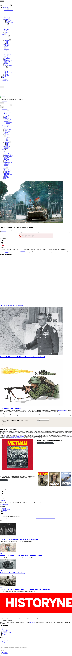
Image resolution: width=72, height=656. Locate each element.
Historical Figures (7, 61)
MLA (4, 516)
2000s (7, 37)
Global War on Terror (7, 17)
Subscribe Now (4, 2)
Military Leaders (7, 26)
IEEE (19, 516)
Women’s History (7, 152)
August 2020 (4, 508)
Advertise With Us (5, 640)
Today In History (5, 7)
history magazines (32, 622)
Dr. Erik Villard (3, 231)
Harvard (7, 516)
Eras (3, 34)
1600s (7, 42)
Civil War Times (7, 70)
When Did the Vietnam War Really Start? (11, 305)
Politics (5, 56)
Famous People (4, 125)
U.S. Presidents (6, 126)
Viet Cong (7, 252)
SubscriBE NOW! (49, 443)
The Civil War (6, 113)
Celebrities (6, 30)
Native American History (8, 65)
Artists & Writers (7, 29)
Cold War (5, 14)
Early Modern (6, 40)
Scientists (5, 31)
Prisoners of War (7, 153)
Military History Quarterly (8, 72)
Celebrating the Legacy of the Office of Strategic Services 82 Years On (19, 539)
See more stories (40, 443)
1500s (7, 43)
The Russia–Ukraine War (8, 10)
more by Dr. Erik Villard (4, 504)
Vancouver (11, 516)
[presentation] (8, 9)
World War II (6, 13)
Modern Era (6, 137)
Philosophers (6, 32)
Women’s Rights (9, 20)
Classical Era (6, 45)
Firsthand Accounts (7, 52)
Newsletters (4, 76)
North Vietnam (4, 510)
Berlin (14, 436)
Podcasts (3, 77)
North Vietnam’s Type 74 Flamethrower (11, 408)
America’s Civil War (7, 68)
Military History (7, 57)
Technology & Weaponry (8, 53)
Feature (1, 570)
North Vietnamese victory (62, 410)
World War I (6, 114)
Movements (6, 19)
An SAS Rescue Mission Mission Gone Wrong (12, 573)
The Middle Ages (7, 44)
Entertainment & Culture (8, 60)
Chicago (15, 516)
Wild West (6, 63)
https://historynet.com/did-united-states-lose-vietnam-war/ (45, 518)
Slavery (5, 50)
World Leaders (6, 127)
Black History (6, 49)
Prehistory (6, 46)
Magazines (4, 66)
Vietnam (5, 73)
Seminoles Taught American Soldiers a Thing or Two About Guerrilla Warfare (21, 555)
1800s (7, 140)
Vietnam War (6, 16)
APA (1, 516)
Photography (6, 62)
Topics (3, 149)
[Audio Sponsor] (43, 235)
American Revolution (7, 11)
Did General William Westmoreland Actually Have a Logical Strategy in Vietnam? (22, 357)
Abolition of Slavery (9, 22)
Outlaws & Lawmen (7, 27)
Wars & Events (4, 9)
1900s (7, 139)
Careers (3, 641)
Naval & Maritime (7, 55)
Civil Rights (8, 21)
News (5, 59)
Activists (5, 28)
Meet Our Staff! (4, 642)
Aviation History (7, 69)
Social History (6, 64)
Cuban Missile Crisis (20, 436)
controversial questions (6, 509)
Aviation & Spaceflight (8, 54)
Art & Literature (7, 58)
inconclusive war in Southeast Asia (16, 437)
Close (2, 87)
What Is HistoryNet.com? (6, 639)
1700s (7, 41)
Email (38, 419)
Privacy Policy (4, 79)
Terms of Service (5, 80)
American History (7, 169)
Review (1, 553)
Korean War (6, 15)
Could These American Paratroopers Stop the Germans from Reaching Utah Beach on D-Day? (25, 589)
